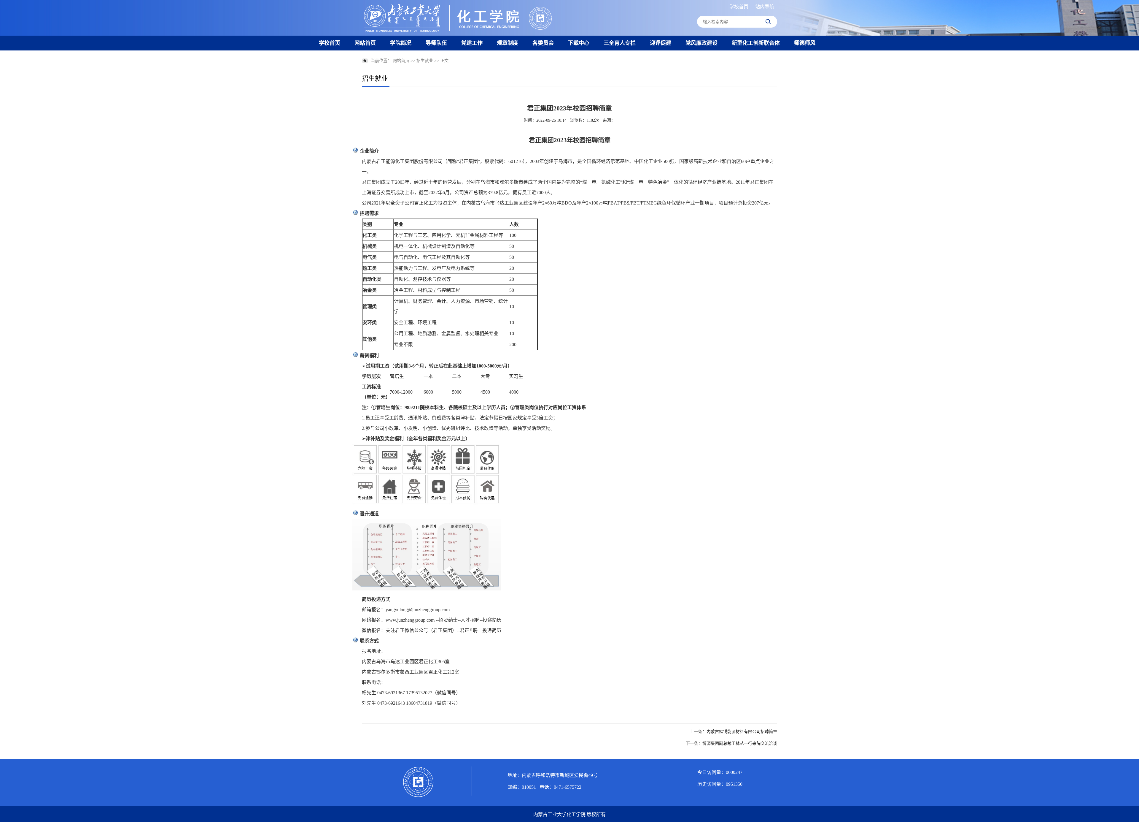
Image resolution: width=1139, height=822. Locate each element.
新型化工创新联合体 (756, 43)
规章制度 (507, 43)
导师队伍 (436, 43)
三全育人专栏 (620, 43)
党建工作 (472, 43)
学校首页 (738, 6)
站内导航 (764, 6)
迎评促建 (660, 43)
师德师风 (804, 43)
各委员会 (543, 43)
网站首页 (365, 43)
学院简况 (400, 43)
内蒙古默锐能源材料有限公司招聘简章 (742, 731)
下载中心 (578, 43)
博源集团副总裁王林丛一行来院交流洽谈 (739, 743)
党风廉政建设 (701, 43)
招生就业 (424, 60)
